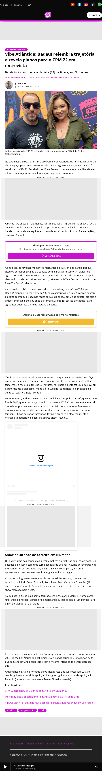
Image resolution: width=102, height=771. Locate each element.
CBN (29, 5)
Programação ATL (16, 49)
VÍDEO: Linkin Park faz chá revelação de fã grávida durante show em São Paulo (49, 702)
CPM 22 (11, 710)
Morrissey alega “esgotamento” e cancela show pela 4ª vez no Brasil (43, 696)
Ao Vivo (96, 15)
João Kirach (21, 83)
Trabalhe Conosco (35, 743)
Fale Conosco (17, 743)
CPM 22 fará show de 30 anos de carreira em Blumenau (36, 690)
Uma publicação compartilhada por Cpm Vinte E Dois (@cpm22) (41, 500)
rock (42, 710)
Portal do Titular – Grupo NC (60, 743)
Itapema (18, 5)
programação (27, 710)
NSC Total (4, 5)
